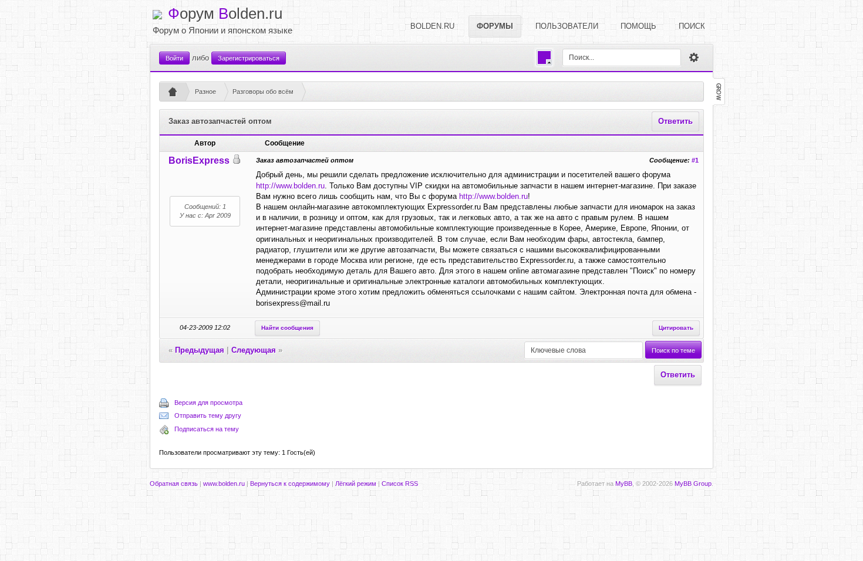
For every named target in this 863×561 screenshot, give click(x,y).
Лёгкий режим (355, 483)
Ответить (675, 121)
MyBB (623, 483)
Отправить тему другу (207, 415)
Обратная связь (174, 483)
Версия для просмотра (208, 402)
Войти (174, 58)
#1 (695, 160)
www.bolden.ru (224, 483)
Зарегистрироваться (248, 58)
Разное (205, 91)
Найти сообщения (287, 328)
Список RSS (400, 483)
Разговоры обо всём (263, 91)
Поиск (692, 26)
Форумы (495, 26)
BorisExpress (199, 160)
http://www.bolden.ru (290, 185)
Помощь (638, 26)
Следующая (253, 350)
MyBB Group (693, 483)
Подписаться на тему (206, 428)
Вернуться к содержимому (290, 483)
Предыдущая (199, 350)
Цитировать (676, 328)
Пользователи (566, 26)
